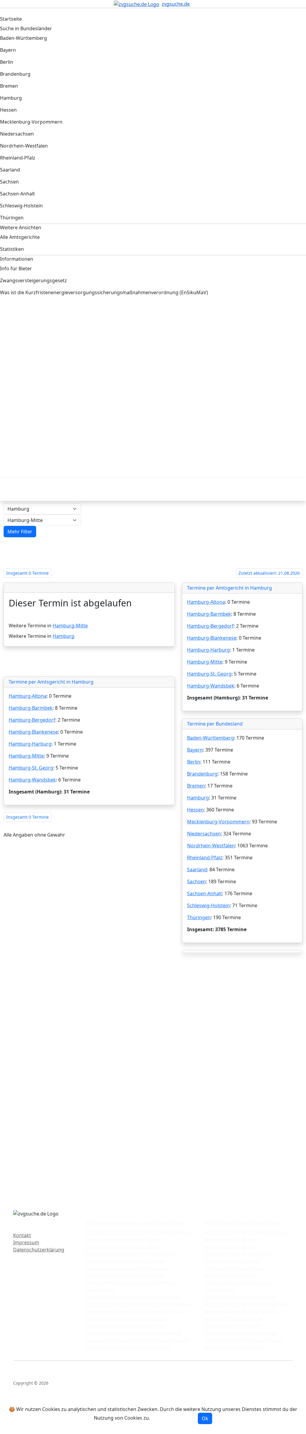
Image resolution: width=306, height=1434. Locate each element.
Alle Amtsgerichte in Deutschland (241, 1222)
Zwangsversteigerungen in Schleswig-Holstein (137, 1340)
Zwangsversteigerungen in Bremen (125, 1261)
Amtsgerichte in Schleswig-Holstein (244, 1340)
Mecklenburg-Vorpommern (218, 821)
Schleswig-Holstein (208, 905)
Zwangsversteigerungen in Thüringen (127, 1347)
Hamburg (63, 636)
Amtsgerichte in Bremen (231, 1261)
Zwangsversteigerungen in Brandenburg (131, 1254)
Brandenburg (202, 773)
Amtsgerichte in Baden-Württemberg (246, 1232)
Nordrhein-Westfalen (211, 845)
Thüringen (199, 917)
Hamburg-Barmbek (31, 708)
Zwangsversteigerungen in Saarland (126, 1318)
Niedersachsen (204, 833)
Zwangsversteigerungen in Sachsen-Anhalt (133, 1333)
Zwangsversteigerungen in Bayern (124, 1239)
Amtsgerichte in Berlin (229, 1246)
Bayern (195, 749)
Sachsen (196, 881)
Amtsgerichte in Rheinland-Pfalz (240, 1311)
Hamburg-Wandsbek (32, 779)
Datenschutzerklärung (38, 1249)
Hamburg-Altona (28, 696)
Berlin (193, 761)
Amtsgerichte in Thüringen (234, 1347)
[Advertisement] (153, 352)
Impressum (26, 1242)
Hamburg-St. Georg (31, 767)
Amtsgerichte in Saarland (232, 1318)
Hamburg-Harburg (30, 743)
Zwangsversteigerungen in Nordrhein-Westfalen (140, 1304)
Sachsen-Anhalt (204, 893)
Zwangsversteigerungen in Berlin (122, 1246)
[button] (20, 531)
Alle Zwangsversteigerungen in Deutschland (135, 1222)
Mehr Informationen (174, 1418)
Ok (205, 1418)
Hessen (195, 809)
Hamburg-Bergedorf (32, 720)
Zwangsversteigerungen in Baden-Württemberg (139, 1232)
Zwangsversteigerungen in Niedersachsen (132, 1297)
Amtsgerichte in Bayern (230, 1239)
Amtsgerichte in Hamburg (233, 1268)
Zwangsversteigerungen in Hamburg (127, 1268)
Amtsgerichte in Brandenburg (238, 1254)
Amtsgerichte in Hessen (231, 1275)
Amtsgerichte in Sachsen (232, 1325)
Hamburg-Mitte (70, 625)
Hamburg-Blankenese (33, 732)
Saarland (197, 869)
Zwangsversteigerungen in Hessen (124, 1275)
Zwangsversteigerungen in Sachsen (125, 1325)
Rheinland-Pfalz (204, 857)
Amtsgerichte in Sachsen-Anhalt (240, 1333)
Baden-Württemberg (210, 738)
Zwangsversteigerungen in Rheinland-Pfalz (133, 1311)
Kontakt (22, 1235)
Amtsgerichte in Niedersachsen (239, 1297)
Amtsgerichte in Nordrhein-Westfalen (246, 1304)
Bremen (196, 785)
